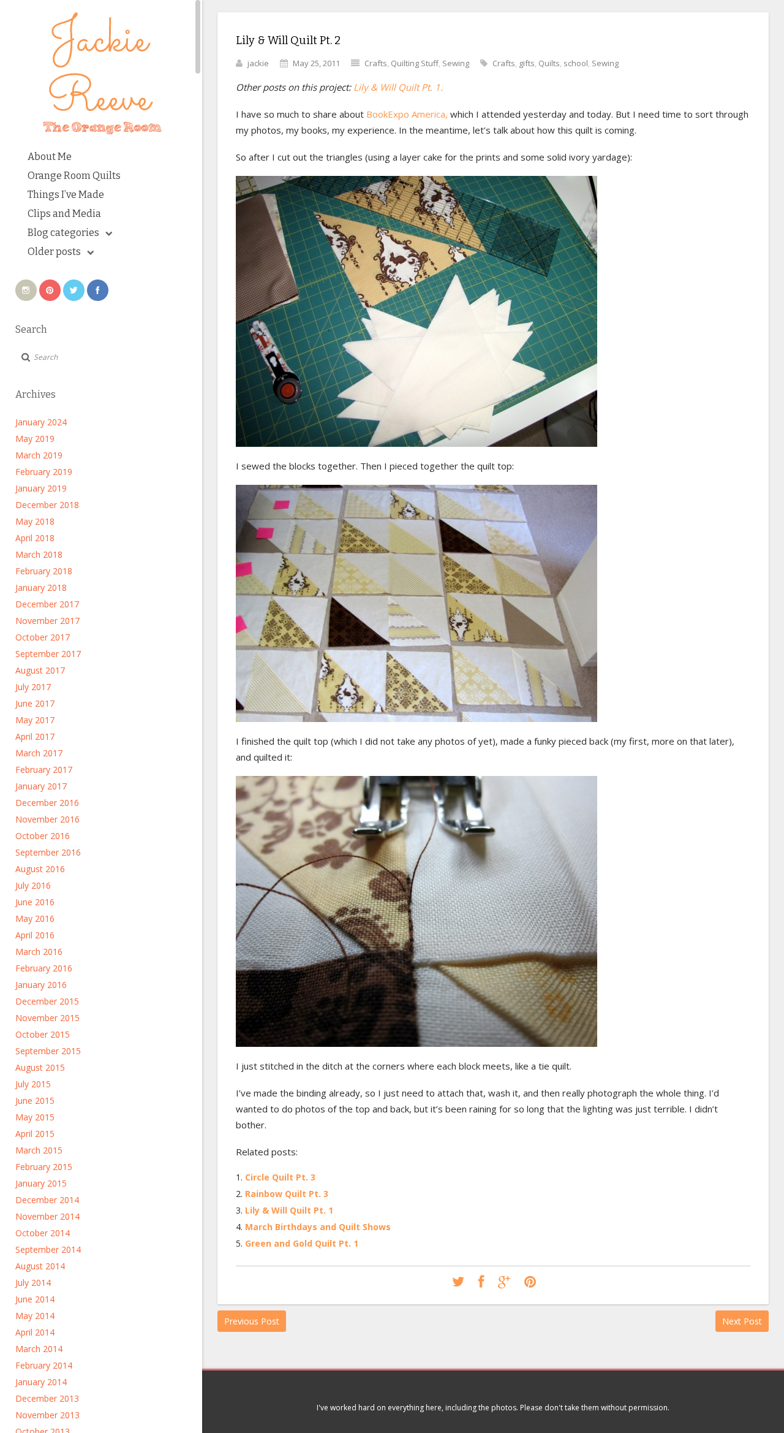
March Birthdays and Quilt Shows (318, 1227)
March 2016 (38, 951)
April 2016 (35, 935)
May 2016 (35, 918)
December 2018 (47, 505)
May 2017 (35, 720)
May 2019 (35, 438)
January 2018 (41, 587)
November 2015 (47, 1018)
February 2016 (43, 968)
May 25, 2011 (316, 63)
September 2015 (48, 1051)
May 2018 (35, 521)
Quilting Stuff (415, 63)
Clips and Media (64, 213)
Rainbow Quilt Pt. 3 (286, 1193)
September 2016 (48, 852)
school (576, 63)
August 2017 (40, 670)
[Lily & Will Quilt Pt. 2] (458, 1282)
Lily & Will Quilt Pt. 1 (289, 1210)
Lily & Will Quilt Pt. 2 (288, 40)
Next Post (742, 1321)
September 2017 (48, 653)
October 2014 (42, 1233)
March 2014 (38, 1349)
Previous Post (251, 1321)
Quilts (549, 63)
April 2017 (35, 736)
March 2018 (38, 554)
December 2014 (47, 1200)
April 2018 (35, 538)
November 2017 (47, 620)
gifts (527, 63)
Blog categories (63, 232)
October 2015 (42, 1034)
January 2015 (41, 1183)
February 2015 (43, 1167)
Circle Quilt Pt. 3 (280, 1177)
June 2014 (35, 1299)
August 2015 (40, 1067)
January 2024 (41, 422)
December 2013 (47, 1398)
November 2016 (47, 819)
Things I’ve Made (66, 194)
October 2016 (42, 836)
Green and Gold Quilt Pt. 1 (301, 1243)
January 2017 (41, 786)
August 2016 (40, 869)
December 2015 (47, 1001)
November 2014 (47, 1216)
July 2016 (33, 885)
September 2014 (48, 1249)
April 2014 (35, 1332)
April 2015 (35, 1133)
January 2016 (41, 984)
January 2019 (41, 488)
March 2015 (38, 1150)
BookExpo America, (406, 114)
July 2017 (33, 687)
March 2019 (38, 455)
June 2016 (35, 902)
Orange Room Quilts (74, 175)
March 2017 (38, 753)
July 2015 (33, 1084)
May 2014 (35, 1315)
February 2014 (43, 1365)
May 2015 (35, 1117)
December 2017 (47, 604)
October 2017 (42, 637)
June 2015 (35, 1100)
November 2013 (47, 1415)
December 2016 (47, 802)
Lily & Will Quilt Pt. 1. (398, 87)
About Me (50, 156)
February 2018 (43, 571)
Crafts (375, 63)
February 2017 (43, 769)
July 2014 (33, 1282)
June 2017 (35, 703)
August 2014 (40, 1266)
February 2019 (43, 471)
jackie (258, 63)
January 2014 (41, 1382)
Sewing (455, 63)
